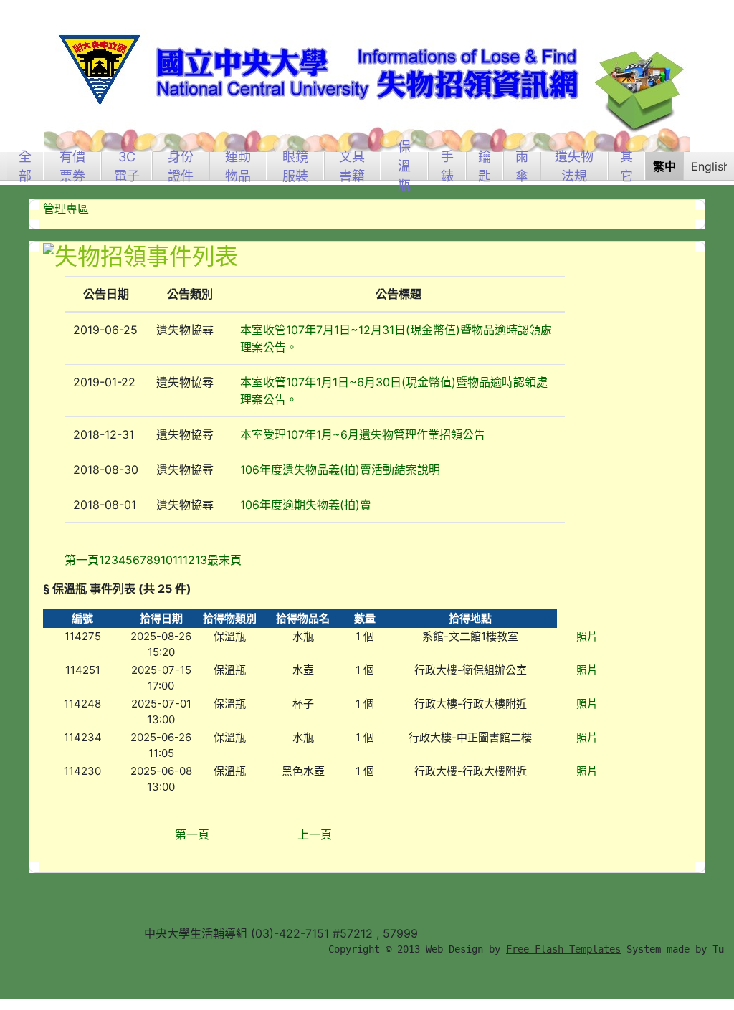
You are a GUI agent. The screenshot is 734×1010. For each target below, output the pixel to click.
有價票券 (72, 166)
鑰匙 (484, 166)
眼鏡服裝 (295, 166)
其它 (626, 166)
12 (189, 560)
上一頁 (314, 834)
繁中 (664, 166)
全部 (25, 166)
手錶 (447, 166)
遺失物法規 (574, 166)
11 (178, 560)
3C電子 (127, 166)
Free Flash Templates (563, 949)
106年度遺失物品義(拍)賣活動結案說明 (340, 469)
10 (167, 560)
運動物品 (238, 166)
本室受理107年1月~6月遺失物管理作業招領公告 (362, 434)
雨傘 (521, 166)
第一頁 (192, 834)
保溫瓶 (404, 166)
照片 (587, 636)
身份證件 (181, 166)
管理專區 (66, 208)
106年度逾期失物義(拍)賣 (305, 504)
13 (201, 560)
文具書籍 (352, 166)
